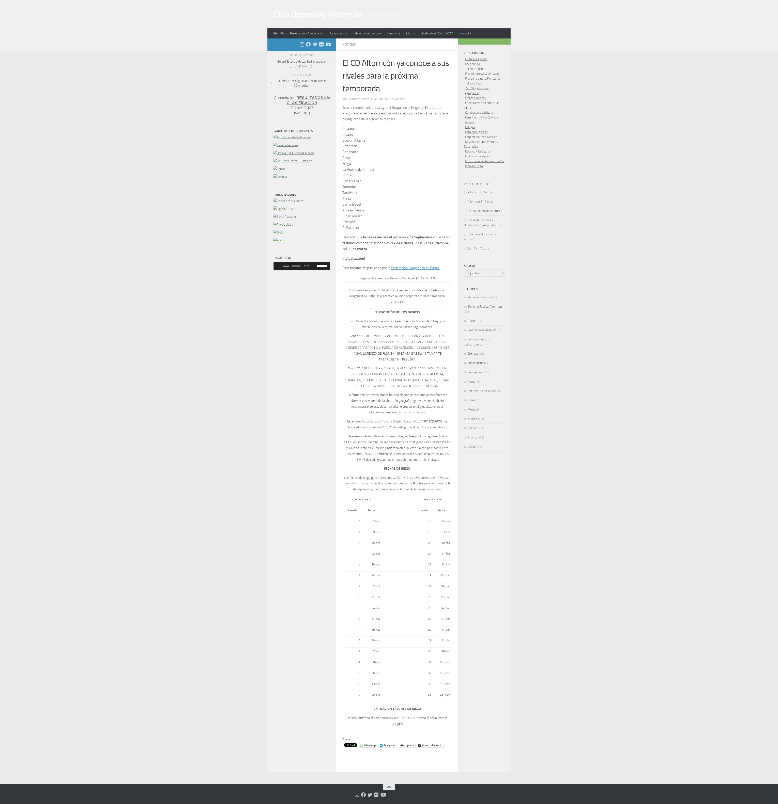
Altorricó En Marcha (480, 192)
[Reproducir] (279, 266)
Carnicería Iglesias (476, 132)
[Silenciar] (314, 266)
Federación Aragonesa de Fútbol (415, 268)
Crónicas (473, 353)
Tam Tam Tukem (478, 248)
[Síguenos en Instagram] (301, 44)
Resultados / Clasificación (307, 33)
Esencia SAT (472, 64)
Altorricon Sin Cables (480, 201)
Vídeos (472, 447)
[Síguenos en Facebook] (308, 44)
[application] (302, 266)
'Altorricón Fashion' (480, 297)
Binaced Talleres (475, 98)
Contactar (465, 33)
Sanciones (394, 33)
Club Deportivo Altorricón (318, 14)
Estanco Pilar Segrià (477, 151)
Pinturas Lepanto (476, 59)
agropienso (472, 93)
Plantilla (278, 33)
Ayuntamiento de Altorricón (485, 211)
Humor (472, 381)
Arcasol (469, 122)
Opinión (472, 428)
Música (472, 409)
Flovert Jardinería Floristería (482, 78)
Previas (472, 437)
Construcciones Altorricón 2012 (484, 161)
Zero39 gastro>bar (477, 88)
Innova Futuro (474, 166)
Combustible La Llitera (479, 112)
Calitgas (470, 127)
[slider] (322, 265)
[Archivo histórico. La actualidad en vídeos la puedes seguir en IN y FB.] (327, 44)
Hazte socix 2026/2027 (437, 33)
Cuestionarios (476, 363)
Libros (471, 400)
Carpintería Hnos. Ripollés (481, 137)
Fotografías (475, 372)
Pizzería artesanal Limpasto (482, 74)
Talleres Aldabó (474, 69)
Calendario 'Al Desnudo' (482, 330)
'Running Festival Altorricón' (485, 306)
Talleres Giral (473, 83)
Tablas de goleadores (367, 33)
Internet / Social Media (482, 391)
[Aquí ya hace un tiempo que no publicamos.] (314, 44)
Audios (472, 321)
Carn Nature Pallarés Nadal (481, 117)
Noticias (349, 44)
